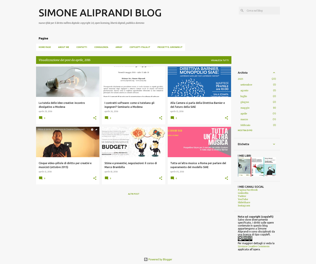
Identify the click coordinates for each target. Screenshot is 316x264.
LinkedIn (243, 193)
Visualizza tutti (220, 60)
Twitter (242, 196)
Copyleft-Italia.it (140, 47)
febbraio (245, 125)
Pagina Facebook (248, 189)
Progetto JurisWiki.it (170, 47)
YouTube (243, 199)
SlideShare (244, 202)
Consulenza (101, 47)
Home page (45, 47)
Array (119, 47)
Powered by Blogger (160, 259)
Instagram (244, 205)
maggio (245, 107)
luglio (243, 96)
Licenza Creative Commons (253, 246)
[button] (95, 118)
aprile (243, 113)
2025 (240, 78)
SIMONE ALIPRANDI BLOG (100, 12)
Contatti (81, 47)
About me (63, 47)
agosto (244, 90)
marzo (244, 119)
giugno (244, 102)
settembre (246, 84)
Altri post (133, 194)
